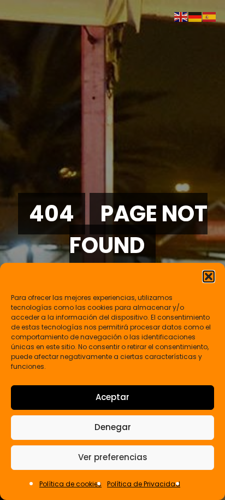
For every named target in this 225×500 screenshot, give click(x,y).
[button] (208, 276)
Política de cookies (70, 484)
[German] (195, 16)
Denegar (112, 427)
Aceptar (112, 397)
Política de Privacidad (143, 484)
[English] (181, 16)
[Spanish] (210, 16)
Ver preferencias (112, 457)
